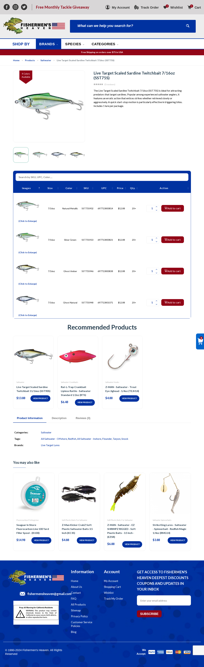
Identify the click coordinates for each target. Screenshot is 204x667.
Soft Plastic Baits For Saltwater (74, 520)
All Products (78, 604)
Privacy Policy (79, 616)
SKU (86, 188)
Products (30, 60)
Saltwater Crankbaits (69, 382)
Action (164, 188)
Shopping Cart (112, 586)
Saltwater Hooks (112, 382)
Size (50, 188)
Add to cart (174, 208)
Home (16, 60)
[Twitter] (24, 7)
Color (69, 188)
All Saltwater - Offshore (54, 438)
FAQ (73, 598)
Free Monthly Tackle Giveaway (62, 7)
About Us (76, 586)
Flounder (107, 438)
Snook (124, 438)
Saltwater (45, 60)
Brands (47, 44)
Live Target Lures (50, 445)
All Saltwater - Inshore (89, 438)
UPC (104, 188)
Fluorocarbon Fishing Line (27, 520)
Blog (73, 632)
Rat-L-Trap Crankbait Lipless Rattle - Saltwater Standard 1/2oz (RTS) (76, 390)
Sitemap (76, 610)
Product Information (30, 418)
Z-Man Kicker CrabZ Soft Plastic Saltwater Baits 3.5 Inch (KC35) (77, 528)
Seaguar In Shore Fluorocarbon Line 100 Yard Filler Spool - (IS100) (32, 528)
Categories (104, 44)
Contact (76, 592)
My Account (111, 581)
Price (120, 188)
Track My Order (113, 598)
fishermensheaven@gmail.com (49, 594)
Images (26, 188)
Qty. (132, 188)
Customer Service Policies (81, 624)
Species (73, 44)
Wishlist (109, 592)
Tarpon (116, 438)
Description (59, 418)
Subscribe (149, 614)
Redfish (72, 438)
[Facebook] (7, 7)
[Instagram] (15, 7)
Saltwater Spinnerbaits (162, 520)
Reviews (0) (83, 418)
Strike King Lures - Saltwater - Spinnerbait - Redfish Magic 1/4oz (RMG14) (169, 528)
